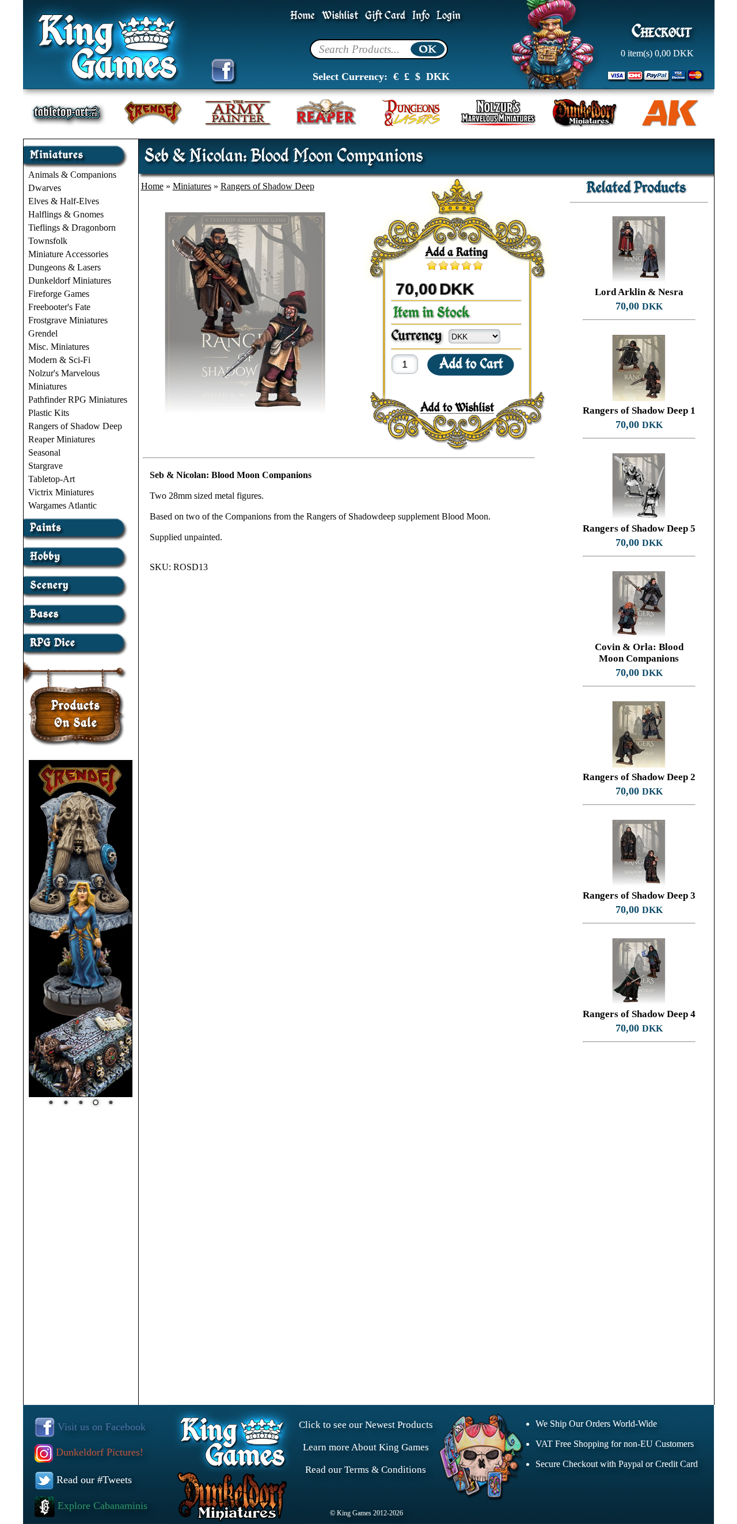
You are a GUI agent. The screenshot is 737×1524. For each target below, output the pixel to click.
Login (448, 16)
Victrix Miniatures (61, 492)
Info (421, 16)
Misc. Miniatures (58, 347)
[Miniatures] (77, 150)
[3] (458, 265)
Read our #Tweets (93, 1479)
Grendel (43, 333)
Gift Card (385, 16)
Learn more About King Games (366, 1447)
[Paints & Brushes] (77, 523)
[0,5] (429, 265)
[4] (469, 265)
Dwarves (44, 188)
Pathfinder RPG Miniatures (77, 399)
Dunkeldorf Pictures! (98, 1452)
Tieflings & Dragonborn (72, 227)
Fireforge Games (58, 294)
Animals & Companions (72, 174)
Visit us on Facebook (100, 1427)
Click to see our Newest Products (366, 1424)
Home (302, 16)
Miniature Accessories (68, 254)
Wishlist (340, 16)
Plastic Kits (48, 413)
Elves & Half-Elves (63, 201)
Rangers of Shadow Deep (75, 426)
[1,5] (440, 265)
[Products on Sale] (76, 700)
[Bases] (77, 609)
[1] (435, 265)
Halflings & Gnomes (66, 214)
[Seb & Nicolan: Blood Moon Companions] (245, 410)
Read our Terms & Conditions (365, 1469)
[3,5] (463, 265)
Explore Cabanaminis (101, 1505)
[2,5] (452, 265)
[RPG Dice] (77, 638)
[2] (446, 265)
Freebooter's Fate (59, 307)
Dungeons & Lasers (64, 267)
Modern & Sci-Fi (59, 360)
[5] (481, 265)
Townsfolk (47, 241)
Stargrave (45, 466)
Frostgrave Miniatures (68, 320)
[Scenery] (77, 581)
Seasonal (44, 452)
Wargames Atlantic (62, 505)
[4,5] (475, 265)
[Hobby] (77, 552)
